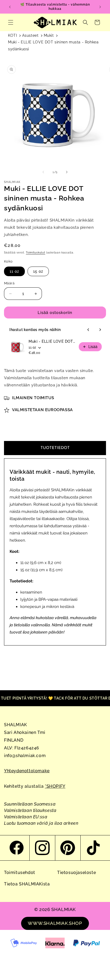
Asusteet (30, 35)
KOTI (12, 35)
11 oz (14, 271)
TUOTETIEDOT (55, 448)
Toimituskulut (35, 252)
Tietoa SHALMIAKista (27, 883)
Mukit (49, 35)
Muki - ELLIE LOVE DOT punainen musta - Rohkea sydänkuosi (52, 341)
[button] (11, 22)
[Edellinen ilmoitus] (10, 7)
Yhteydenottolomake (27, 770)
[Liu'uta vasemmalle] (43, 172)
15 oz (38, 271)
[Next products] (100, 329)
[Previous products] (88, 329)
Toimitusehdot (19, 872)
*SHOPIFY (55, 786)
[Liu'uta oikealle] (67, 172)
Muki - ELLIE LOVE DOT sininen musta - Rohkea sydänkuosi (53, 45)
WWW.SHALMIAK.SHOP (55, 923)
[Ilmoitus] (100, 7)
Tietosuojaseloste (76, 872)
